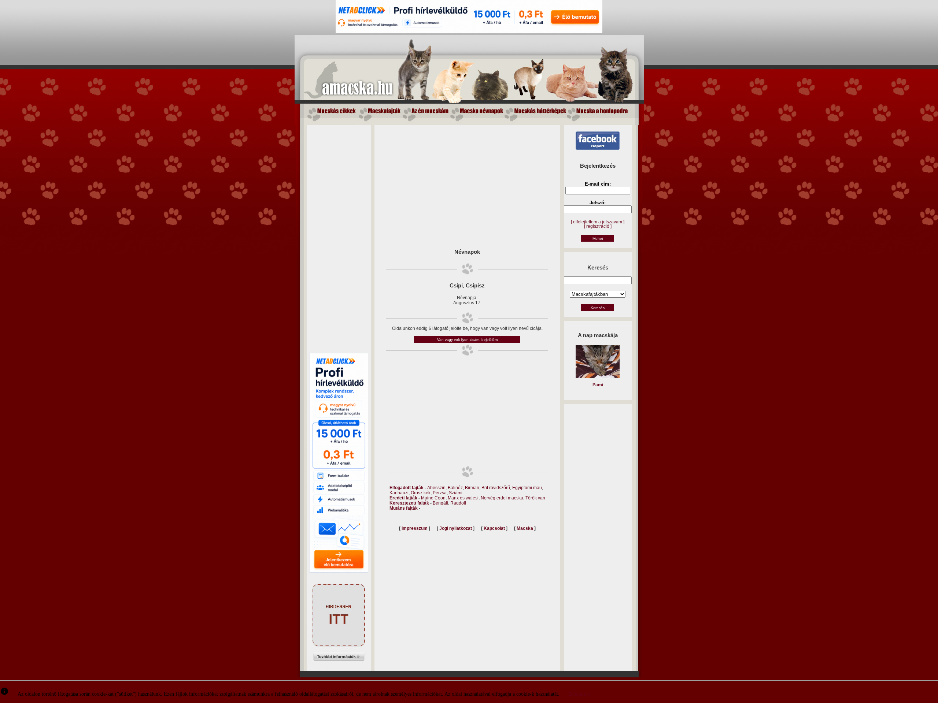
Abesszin (436, 488)
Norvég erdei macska (502, 498)
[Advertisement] (339, 235)
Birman (472, 488)
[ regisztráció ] (598, 226)
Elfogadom (579, 694)
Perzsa (440, 493)
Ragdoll (458, 503)
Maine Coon (433, 498)
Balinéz (455, 488)
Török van (535, 498)
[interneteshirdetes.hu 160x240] (339, 667)
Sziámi (455, 493)
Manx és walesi (463, 498)
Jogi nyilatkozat (455, 528)
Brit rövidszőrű (495, 488)
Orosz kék (421, 493)
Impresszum (415, 528)
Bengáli (440, 503)
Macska (525, 528)
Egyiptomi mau (527, 488)
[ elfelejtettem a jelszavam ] (597, 222)
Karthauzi (399, 493)
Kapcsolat (494, 528)
